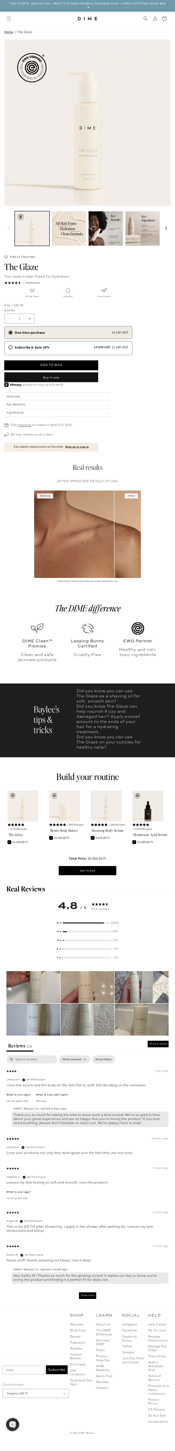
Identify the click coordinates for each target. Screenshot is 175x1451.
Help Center (157, 1324)
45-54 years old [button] (17, 1101)
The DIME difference (88, 608)
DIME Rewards (102, 1368)
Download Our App (81, 1382)
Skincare (76, 1324)
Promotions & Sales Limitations (158, 1389)
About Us (103, 1324)
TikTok (127, 1346)
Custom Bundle (76, 1356)
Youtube (128, 1352)
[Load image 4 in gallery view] (142, 228)
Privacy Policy (153, 1401)
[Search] (145, 18)
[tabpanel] (87, 1179)
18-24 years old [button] (16, 1198)
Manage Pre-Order (158, 1348)
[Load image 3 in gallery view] (105, 228)
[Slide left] (9, 228)
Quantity (9, 310)
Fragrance (77, 1342)
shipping (24, 425)
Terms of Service (154, 1378)
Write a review (158, 1044)
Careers (102, 1388)
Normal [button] (41, 1101)
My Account (157, 1330)
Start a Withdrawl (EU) (155, 1366)
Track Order (157, 1356)
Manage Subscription (158, 1338)
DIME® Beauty (86, 1432)
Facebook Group (129, 1338)
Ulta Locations (77, 1372)
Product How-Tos (103, 1358)
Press (100, 1350)
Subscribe (56, 1369)
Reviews (102, 1382)
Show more (88, 1295)
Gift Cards (78, 1364)
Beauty (75, 1336)
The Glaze (24, 32)
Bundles (76, 1348)
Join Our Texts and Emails (133, 1360)
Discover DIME (103, 1342)
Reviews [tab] (20, 1045)
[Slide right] (166, 228)
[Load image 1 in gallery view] (32, 228)
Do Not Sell (157, 1415)
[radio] (68, 332)
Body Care (78, 1330)
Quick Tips (104, 1376)
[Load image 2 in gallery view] (69, 228)
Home (8, 32)
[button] (9, 18)
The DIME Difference (104, 1332)
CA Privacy (156, 1409)
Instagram (129, 1324)
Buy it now (51, 377)
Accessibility (158, 1421)
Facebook (129, 1330)
